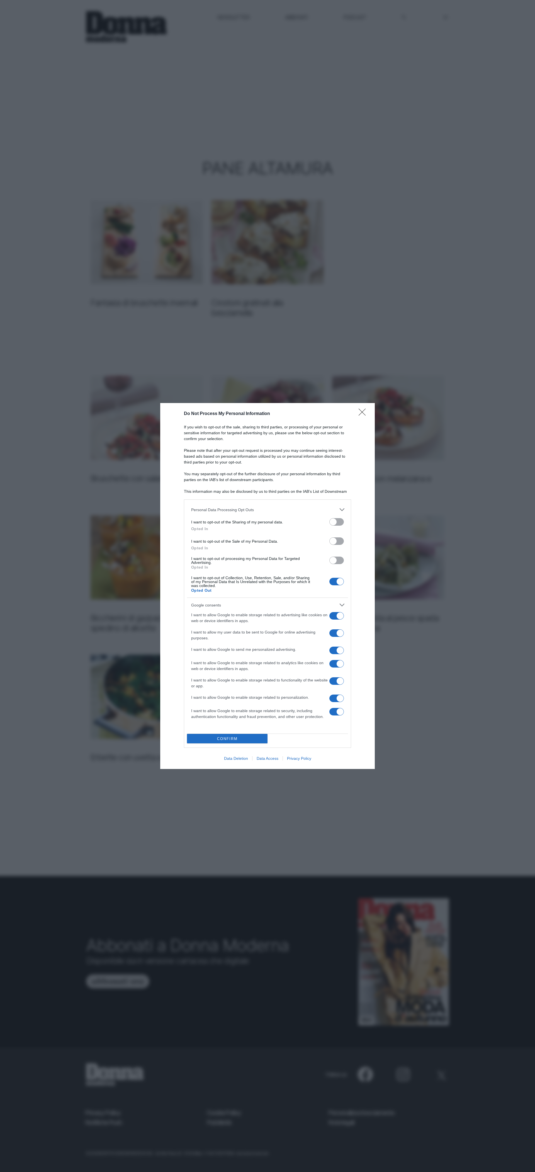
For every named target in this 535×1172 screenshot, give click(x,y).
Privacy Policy (299, 758)
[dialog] (267, 586)
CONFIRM (227, 739)
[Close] (364, 414)
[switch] (336, 522)
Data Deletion (236, 758)
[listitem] (267, 510)
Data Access (267, 758)
